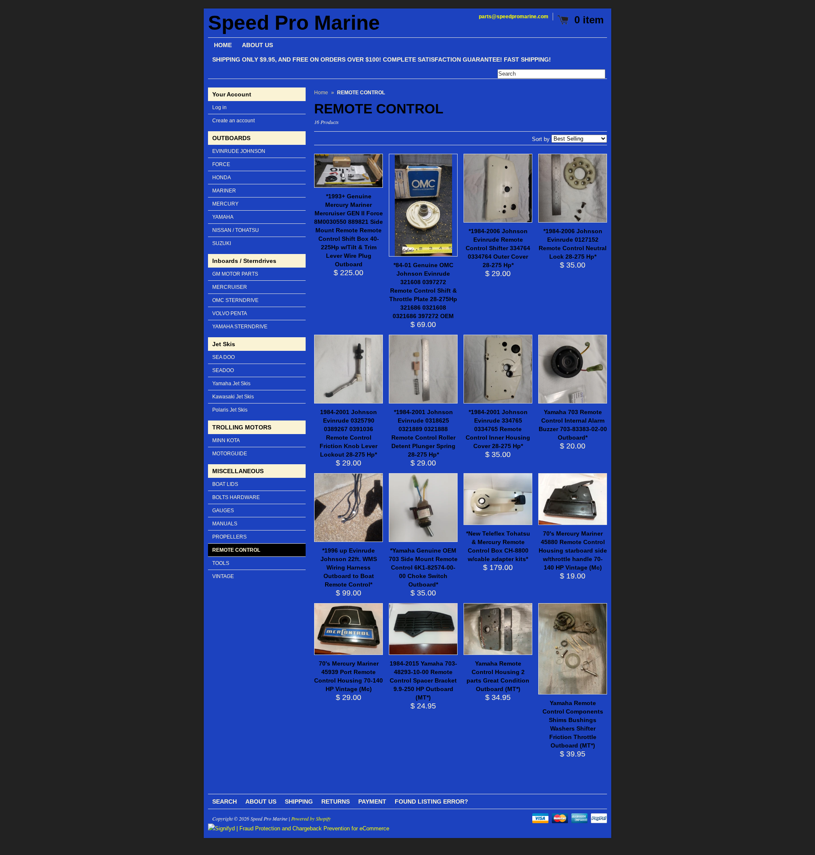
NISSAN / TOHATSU (235, 230)
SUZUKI (221, 243)
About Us (260, 801)
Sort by (541, 139)
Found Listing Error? (431, 801)
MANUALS (224, 524)
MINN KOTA (226, 440)
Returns (335, 801)
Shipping (299, 801)
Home (321, 93)
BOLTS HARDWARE (236, 497)
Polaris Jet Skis (229, 410)
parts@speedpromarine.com (513, 17)
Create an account (233, 121)
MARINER (224, 191)
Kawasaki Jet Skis (233, 397)
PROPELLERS (229, 537)
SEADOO (223, 370)
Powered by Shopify (311, 818)
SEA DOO (223, 357)
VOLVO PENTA (229, 313)
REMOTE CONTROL (236, 550)
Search (224, 801)
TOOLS (220, 563)
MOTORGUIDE (229, 454)
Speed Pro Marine (294, 23)
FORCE (221, 164)
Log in (219, 107)
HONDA (221, 178)
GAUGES (223, 511)
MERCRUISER (229, 287)
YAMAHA (222, 217)
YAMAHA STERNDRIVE (239, 327)
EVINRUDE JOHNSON (238, 151)
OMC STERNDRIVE (235, 300)
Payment (372, 801)
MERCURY (225, 204)
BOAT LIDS (225, 484)
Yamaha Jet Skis (231, 384)
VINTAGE (223, 576)
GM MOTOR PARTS (235, 274)
